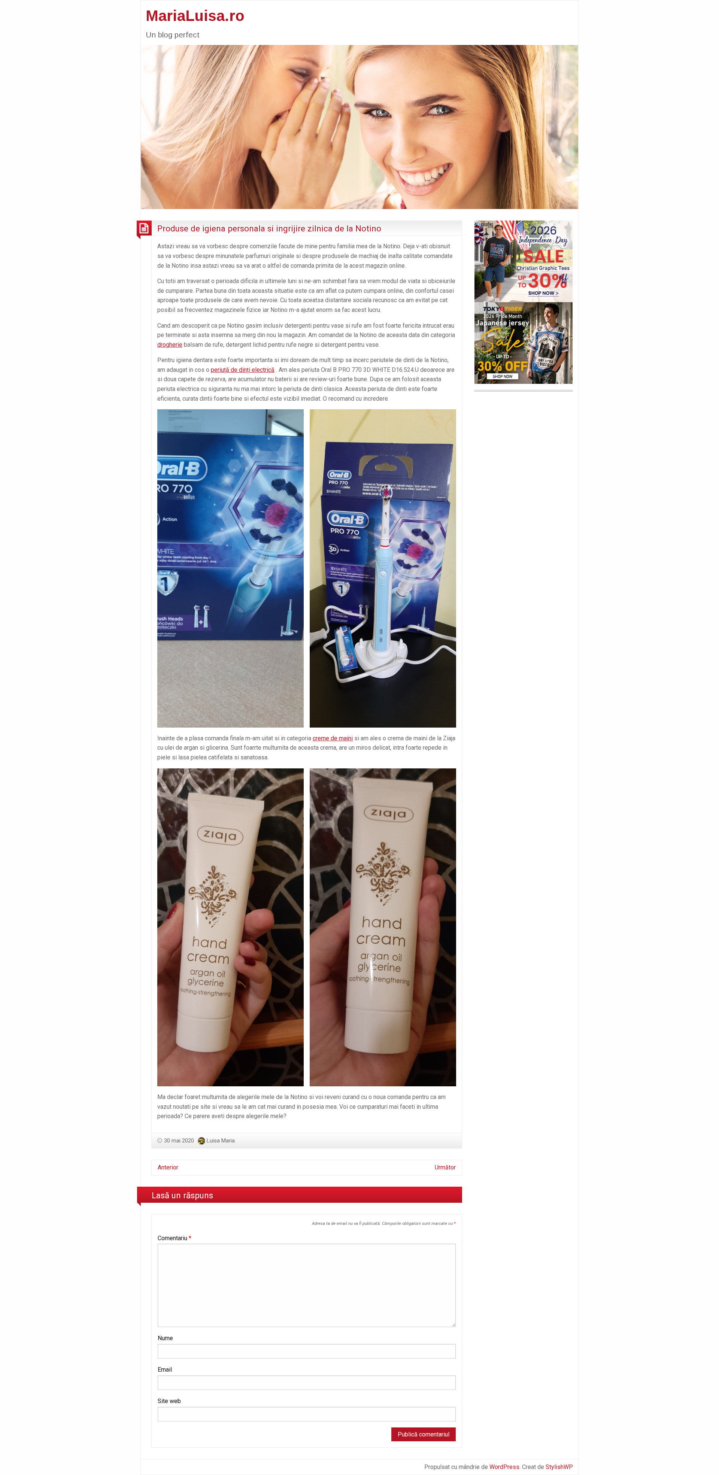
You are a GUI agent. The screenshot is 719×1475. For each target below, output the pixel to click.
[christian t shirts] (523, 260)
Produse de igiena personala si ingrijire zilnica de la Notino (269, 228)
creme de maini (333, 738)
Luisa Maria (221, 1140)
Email (165, 1369)
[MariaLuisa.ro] (359, 126)
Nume (165, 1338)
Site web (169, 1401)
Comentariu (174, 1238)
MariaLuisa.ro (195, 15)
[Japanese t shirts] (523, 342)
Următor (445, 1167)
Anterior (168, 1167)
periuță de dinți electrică (242, 369)
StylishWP (559, 1467)
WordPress (504, 1467)
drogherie (169, 344)
